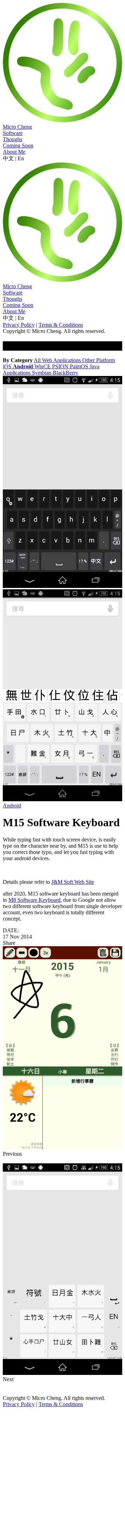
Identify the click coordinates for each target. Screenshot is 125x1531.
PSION (61, 366)
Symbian (42, 373)
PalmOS (80, 366)
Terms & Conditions (61, 325)
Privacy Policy (19, 325)
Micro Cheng (17, 127)
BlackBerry (65, 373)
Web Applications (62, 360)
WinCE (43, 366)
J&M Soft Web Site (72, 882)
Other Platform (98, 360)
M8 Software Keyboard (34, 900)
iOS (8, 366)
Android (12, 806)
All (38, 360)
